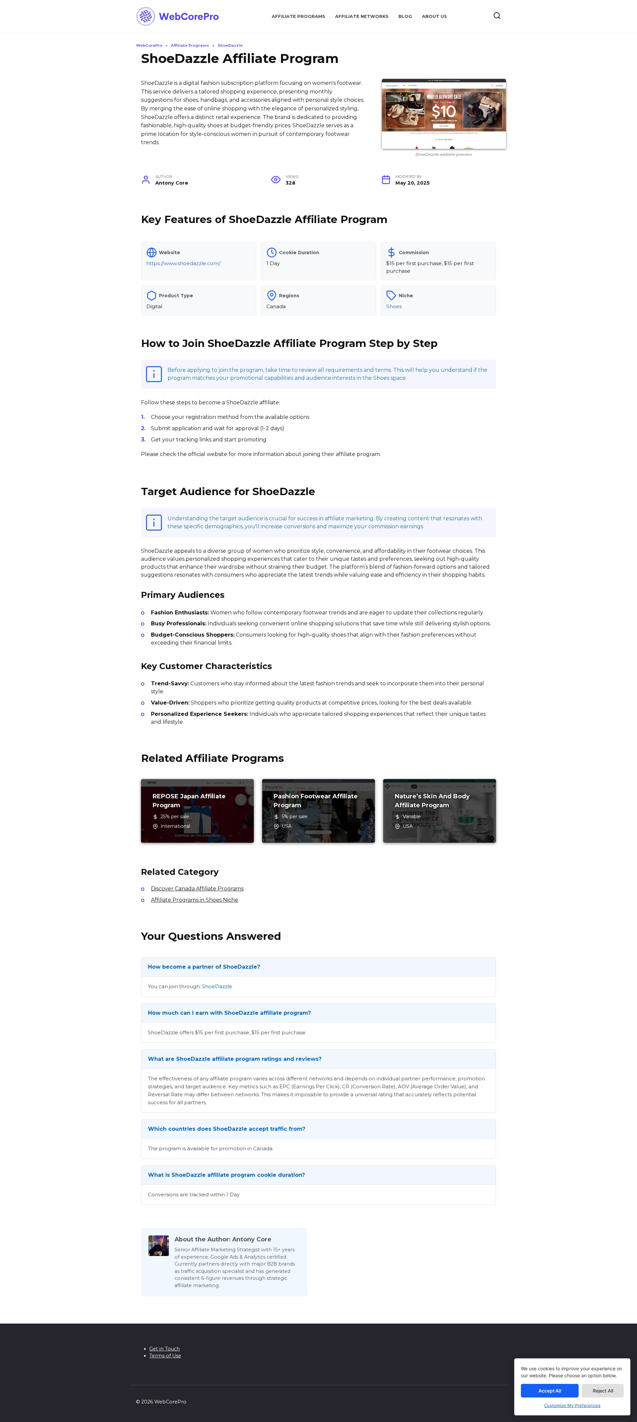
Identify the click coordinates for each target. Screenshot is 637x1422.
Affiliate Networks (362, 16)
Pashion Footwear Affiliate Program (316, 801)
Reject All (603, 1391)
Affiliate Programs (298, 16)
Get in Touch (164, 1349)
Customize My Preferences (572, 1405)
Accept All (549, 1391)
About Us (434, 16)
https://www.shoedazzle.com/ (183, 263)
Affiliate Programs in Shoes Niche (194, 900)
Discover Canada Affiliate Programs (197, 888)
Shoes (394, 306)
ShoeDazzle (217, 986)
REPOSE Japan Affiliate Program (189, 801)
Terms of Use (165, 1356)
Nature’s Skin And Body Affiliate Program (432, 801)
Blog (405, 16)
